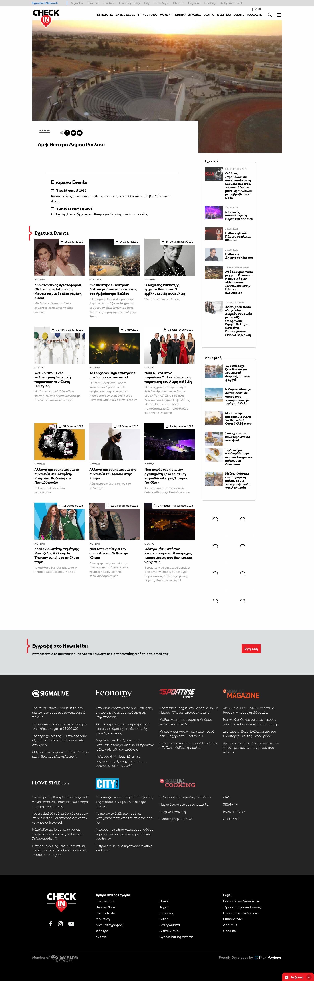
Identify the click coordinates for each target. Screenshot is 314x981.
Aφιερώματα (169, 925)
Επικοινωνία (232, 919)
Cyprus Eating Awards (176, 936)
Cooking (210, 3)
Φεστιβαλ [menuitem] (224, 15)
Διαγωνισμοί (169, 930)
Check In (178, 3)
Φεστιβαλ (95, 279)
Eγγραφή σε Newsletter (241, 901)
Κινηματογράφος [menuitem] (188, 15)
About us (230, 925)
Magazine (194, 3)
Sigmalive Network (45, 3)
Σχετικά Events (51, 233)
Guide (164, 919)
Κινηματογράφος (109, 925)
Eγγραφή (251, 649)
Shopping (166, 913)
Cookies (229, 930)
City (147, 3)
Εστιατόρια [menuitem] (105, 15)
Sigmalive (77, 3)
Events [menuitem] (239, 15)
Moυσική (103, 919)
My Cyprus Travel (230, 3)
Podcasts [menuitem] (254, 15)
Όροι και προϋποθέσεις (242, 907)
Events (101, 936)
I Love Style (161, 3)
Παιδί (163, 901)
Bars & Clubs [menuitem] (125, 15)
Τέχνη (164, 907)
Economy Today (129, 3)
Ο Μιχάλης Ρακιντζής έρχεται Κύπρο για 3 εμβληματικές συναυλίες (99, 214)
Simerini (93, 3)
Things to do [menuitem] (147, 15)
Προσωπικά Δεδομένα (240, 913)
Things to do (105, 913)
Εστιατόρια (105, 901)
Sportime (109, 3)
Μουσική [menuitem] (166, 15)
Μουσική (39, 279)
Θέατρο (44, 130)
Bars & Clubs (105, 907)
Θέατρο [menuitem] (208, 15)
